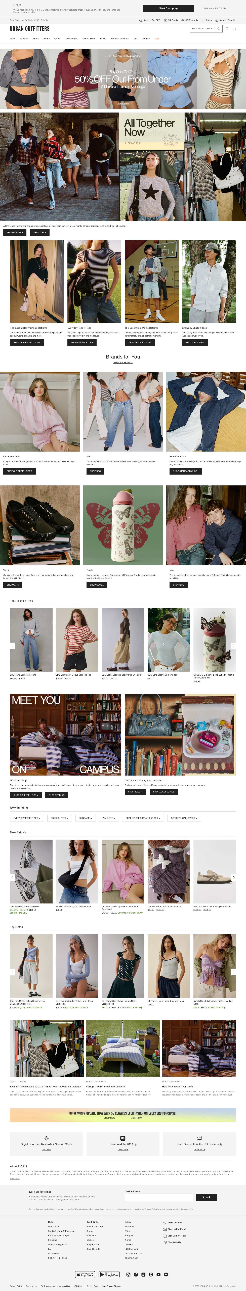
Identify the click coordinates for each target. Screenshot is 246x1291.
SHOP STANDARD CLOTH (185, 471)
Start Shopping (168, 8)
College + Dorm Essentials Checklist (106, 1086)
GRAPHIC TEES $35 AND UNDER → (143, 818)
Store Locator (175, 1223)
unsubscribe (178, 1209)
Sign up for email (177, 1229)
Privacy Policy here (153, 1209)
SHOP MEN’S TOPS (195, 342)
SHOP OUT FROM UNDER (19, 471)
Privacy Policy (16, 1286)
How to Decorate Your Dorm (177, 1086)
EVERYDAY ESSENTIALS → (27, 818)
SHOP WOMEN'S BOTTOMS (27, 342)
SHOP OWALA (97, 585)
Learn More (122, 1149)
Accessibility (64, 1286)
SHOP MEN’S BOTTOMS (140, 342)
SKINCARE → (85, 818)
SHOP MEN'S (39, 232)
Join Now (46, 1149)
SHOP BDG (95, 471)
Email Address (132, 1191)
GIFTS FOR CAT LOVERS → (184, 818)
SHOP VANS (13, 585)
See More (15, 1178)
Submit (206, 1197)
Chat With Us (174, 1242)
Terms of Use (31, 1286)
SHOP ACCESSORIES (163, 792)
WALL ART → (109, 818)
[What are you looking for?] (218, 28)
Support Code (92, 1286)
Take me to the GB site (215, 8)
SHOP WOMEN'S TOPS (82, 342)
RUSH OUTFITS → (60, 818)
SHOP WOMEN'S (15, 232)
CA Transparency (48, 1286)
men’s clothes (211, 1174)
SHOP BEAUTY (135, 792)
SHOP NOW (123, 103)
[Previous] (13, 646)
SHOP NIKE (178, 585)
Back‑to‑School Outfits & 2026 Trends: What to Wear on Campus (45, 1086)
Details (44, 20)
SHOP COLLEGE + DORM (26, 795)
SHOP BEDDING (56, 795)
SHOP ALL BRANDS (123, 362)
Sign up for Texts (177, 1236)
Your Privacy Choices (111, 1286)
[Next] (233, 646)
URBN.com (78, 1286)
